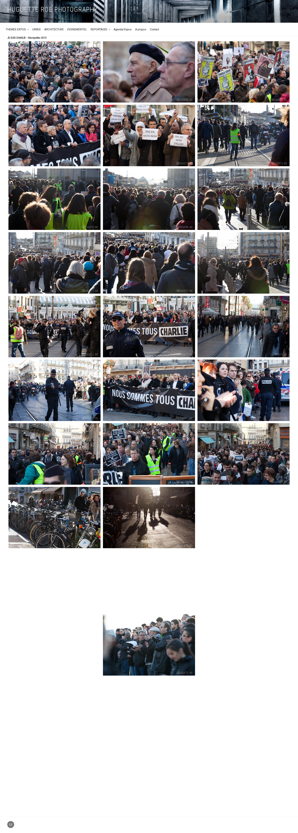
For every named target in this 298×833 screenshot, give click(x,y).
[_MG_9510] (243, 263)
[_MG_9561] (149, 390)
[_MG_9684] (243, 645)
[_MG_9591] (54, 454)
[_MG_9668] (149, 581)
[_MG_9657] (54, 581)
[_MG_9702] (54, 772)
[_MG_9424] (149, 72)
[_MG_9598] (149, 454)
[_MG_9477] (54, 199)
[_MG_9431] (54, 135)
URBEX (36, 29)
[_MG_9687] (54, 708)
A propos (140, 29)
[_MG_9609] (243, 454)
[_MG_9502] (54, 263)
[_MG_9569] (243, 390)
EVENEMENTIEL (77, 29)
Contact (154, 29)
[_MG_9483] (149, 199)
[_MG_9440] (149, 135)
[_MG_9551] (54, 390)
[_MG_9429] (243, 72)
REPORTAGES (99, 29)
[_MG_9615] (149, 517)
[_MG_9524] (54, 326)
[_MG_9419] (54, 72)
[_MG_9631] (243, 517)
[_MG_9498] (243, 199)
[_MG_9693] (243, 708)
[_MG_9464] (243, 135)
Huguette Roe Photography (52, 9)
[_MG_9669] (243, 581)
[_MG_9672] (54, 645)
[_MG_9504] (149, 263)
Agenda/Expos (123, 29)
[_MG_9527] (149, 326)
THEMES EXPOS (16, 29)
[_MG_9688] (149, 708)
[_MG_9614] (54, 517)
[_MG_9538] (243, 326)
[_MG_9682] (149, 645)
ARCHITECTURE (54, 29)
